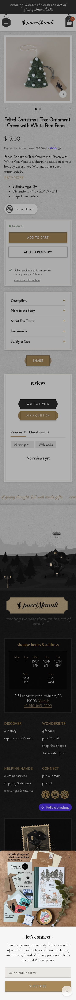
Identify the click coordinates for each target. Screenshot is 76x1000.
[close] (69, 857)
